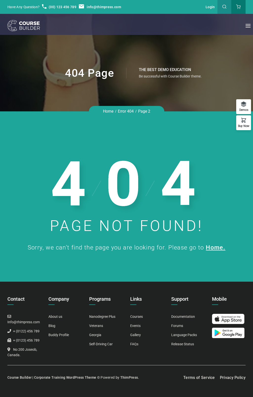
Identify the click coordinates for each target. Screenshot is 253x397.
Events (135, 326)
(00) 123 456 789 (62, 7)
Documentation (183, 317)
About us (55, 317)
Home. (215, 247)
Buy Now (243, 125)
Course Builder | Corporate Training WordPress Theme (51, 377)
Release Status (182, 344)
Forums (177, 326)
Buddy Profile (58, 335)
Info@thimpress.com (23, 322)
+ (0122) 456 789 (26, 331)
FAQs (134, 344)
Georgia (95, 335)
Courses (136, 317)
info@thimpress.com (104, 7)
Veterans (96, 326)
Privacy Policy (233, 377)
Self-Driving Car (101, 344)
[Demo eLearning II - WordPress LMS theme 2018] (23, 25)
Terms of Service (199, 377)
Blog (51, 326)
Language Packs (184, 335)
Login (210, 7)
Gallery (135, 335)
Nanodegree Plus (102, 317)
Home (108, 111)
